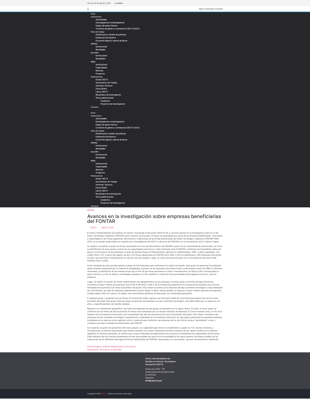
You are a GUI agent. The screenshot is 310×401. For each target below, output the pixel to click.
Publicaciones (97, 77)
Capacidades (101, 67)
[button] (148, 109)
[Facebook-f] (209, 3)
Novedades (100, 50)
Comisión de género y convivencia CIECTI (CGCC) (118, 29)
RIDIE (93, 62)
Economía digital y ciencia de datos (111, 41)
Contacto (94, 107)
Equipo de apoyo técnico (107, 26)
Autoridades (101, 19)
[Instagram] (217, 3)
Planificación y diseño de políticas (111, 34)
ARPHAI (94, 44)
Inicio (93, 14)
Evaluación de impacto (106, 38)
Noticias (99, 71)
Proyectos (100, 74)
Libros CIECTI (102, 92)
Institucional (96, 17)
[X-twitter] (213, 3)
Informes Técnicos (104, 86)
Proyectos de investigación (113, 104)
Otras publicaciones (105, 98)
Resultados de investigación (108, 95)
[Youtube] (221, 3)
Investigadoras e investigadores (110, 22)
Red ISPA (94, 53)
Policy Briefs (101, 89)
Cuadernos (105, 101)
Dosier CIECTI (102, 80)
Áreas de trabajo (97, 32)
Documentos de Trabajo (106, 83)
